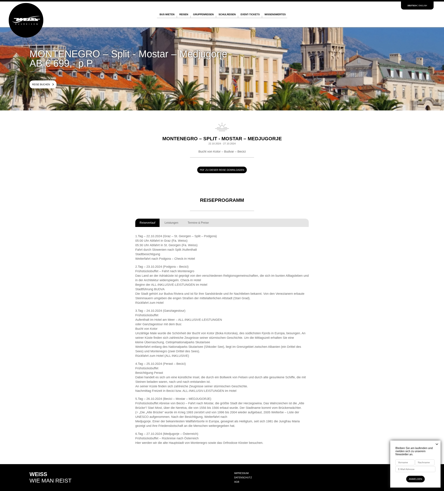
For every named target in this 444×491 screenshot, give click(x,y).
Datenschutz (243, 477)
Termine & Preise (198, 222)
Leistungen (171, 222)
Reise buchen (41, 84)
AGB (236, 481)
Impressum (241, 473)
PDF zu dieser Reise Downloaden (222, 170)
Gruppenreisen (203, 14)
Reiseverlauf (147, 222)
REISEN (183, 14)
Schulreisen (227, 14)
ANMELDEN (415, 479)
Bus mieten (167, 14)
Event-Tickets (250, 14)
